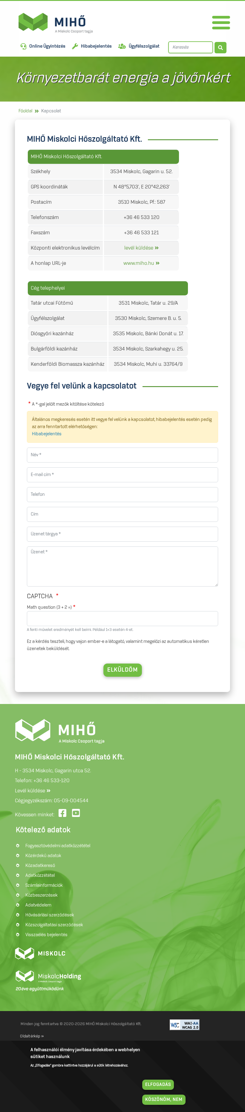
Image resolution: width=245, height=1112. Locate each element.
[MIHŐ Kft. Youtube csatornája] (76, 815)
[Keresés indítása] (220, 47)
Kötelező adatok (43, 830)
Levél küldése (30, 791)
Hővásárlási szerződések (49, 915)
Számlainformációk (44, 885)
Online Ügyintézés (47, 46)
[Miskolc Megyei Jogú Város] (40, 953)
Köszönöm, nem (164, 1099)
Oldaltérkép (30, 1036)
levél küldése (138, 248)
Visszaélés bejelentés (46, 935)
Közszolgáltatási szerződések (54, 925)
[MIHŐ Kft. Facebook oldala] (63, 815)
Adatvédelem (38, 905)
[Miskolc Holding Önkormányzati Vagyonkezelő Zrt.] (47, 978)
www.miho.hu (138, 263)
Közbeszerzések (41, 895)
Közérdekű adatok (43, 855)
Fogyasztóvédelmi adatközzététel (57, 846)
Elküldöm (122, 670)
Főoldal (25, 111)
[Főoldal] (18, 22)
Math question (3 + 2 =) (49, 607)
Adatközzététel (40, 875)
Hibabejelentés (96, 46)
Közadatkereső (40, 865)
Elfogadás (158, 1084)
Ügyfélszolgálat (144, 46)
